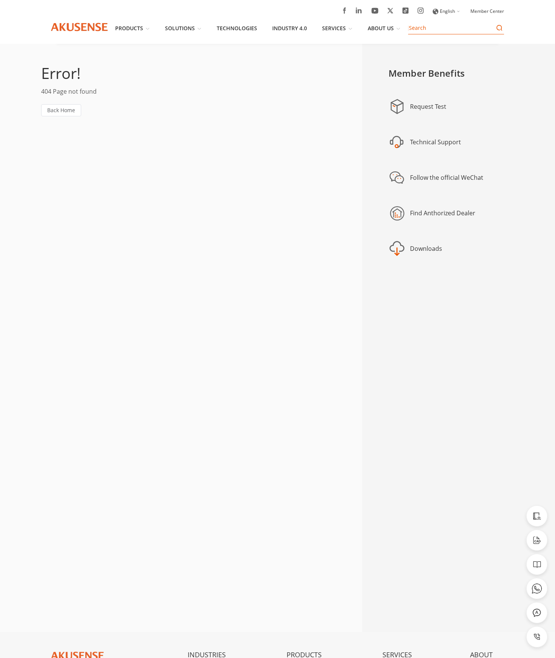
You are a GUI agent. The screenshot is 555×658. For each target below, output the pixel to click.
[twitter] (390, 12)
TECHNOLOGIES (237, 28)
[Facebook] (345, 12)
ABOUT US (381, 28)
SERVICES (334, 28)
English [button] (447, 11)
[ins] (421, 12)
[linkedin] (359, 12)
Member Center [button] (487, 11)
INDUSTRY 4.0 (289, 28)
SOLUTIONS (180, 28)
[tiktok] (405, 12)
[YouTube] (374, 12)
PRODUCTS (129, 28)
